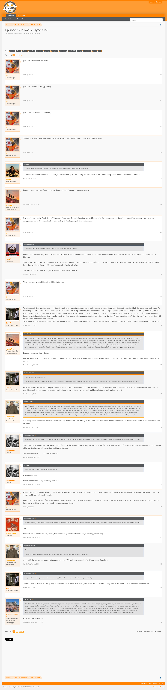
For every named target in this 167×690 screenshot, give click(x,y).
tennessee (87, 51)
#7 (161, 232)
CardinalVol (26, 427)
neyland (55, 51)
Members (21, 16)
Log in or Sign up (155, 2)
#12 (161, 394)
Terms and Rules (158, 687)
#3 (161, 126)
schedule (72, 51)
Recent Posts (21, 19)
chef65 (8, 259)
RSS (162, 684)
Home (155, 683)
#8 (161, 274)
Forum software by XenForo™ (21, 687)
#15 (161, 484)
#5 (161, 178)
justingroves (27, 537)
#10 (161, 325)
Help (150, 683)
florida (25, 51)
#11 (161, 365)
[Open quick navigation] (160, 25)
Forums (11, 16)
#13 (161, 427)
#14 (161, 457)
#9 (161, 296)
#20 (161, 622)
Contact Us (143, 683)
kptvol (25, 178)
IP (30, 33)
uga (95, 51)
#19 (161, 587)
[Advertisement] (52, 42)
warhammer (10, 450)
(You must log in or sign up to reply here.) (149, 631)
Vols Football (18, 33)
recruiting (64, 51)
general (39, 51)
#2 (161, 100)
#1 (161, 75)
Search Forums (10, 19)
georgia (47, 51)
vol (100, 51)
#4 (161, 152)
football (32, 51)
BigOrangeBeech (12, 616)
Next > (21, 55)
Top (159, 683)
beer (18, 51)
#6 (161, 204)
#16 (161, 507)
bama (12, 51)
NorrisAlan (26, 204)
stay (79, 51)
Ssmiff (8, 323)
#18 (161, 564)
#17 (161, 537)
